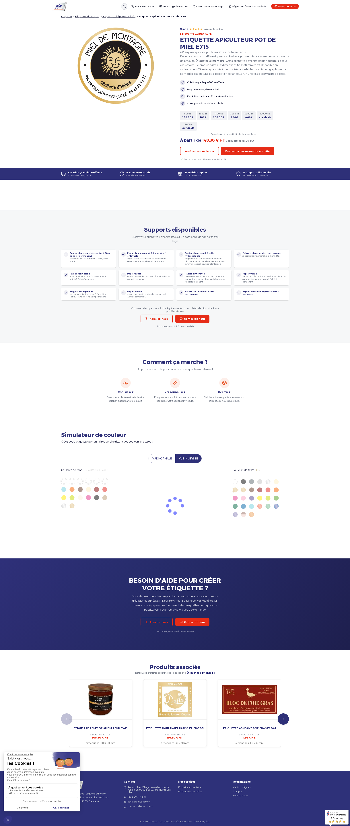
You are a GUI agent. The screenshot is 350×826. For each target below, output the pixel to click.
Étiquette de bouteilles (190, 791)
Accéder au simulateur (199, 151)
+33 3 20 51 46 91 (144, 6)
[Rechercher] (124, 6)
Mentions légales (241, 787)
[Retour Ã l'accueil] (59, 6)
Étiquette (66, 16)
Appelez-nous (159, 318)
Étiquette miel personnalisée (118, 16)
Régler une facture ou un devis (249, 6)
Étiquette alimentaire (87, 16)
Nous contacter (287, 6)
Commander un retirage (209, 6)
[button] (283, 719)
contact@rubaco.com (175, 6)
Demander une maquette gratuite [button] (247, 151)
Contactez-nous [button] (194, 318)
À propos (237, 791)
